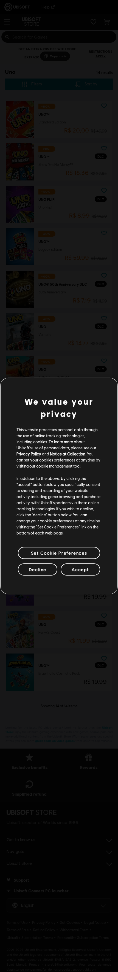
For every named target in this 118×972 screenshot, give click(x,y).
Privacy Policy (28, 453)
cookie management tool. (58, 465)
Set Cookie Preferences (59, 552)
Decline (37, 569)
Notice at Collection (67, 453)
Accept (80, 569)
